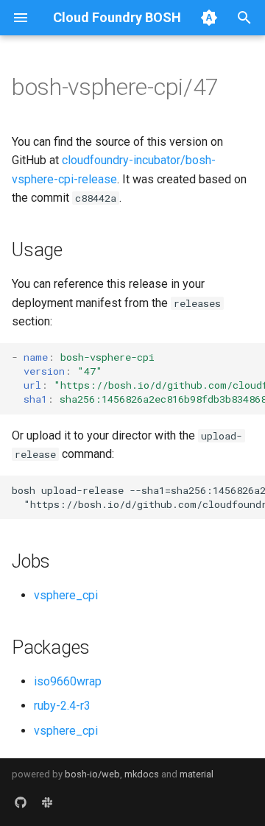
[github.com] (20, 802)
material (196, 774)
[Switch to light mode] (209, 17)
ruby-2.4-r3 (62, 706)
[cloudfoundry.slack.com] (47, 802)
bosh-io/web (92, 774)
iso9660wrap (68, 681)
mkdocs (141, 774)
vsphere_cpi (66, 595)
